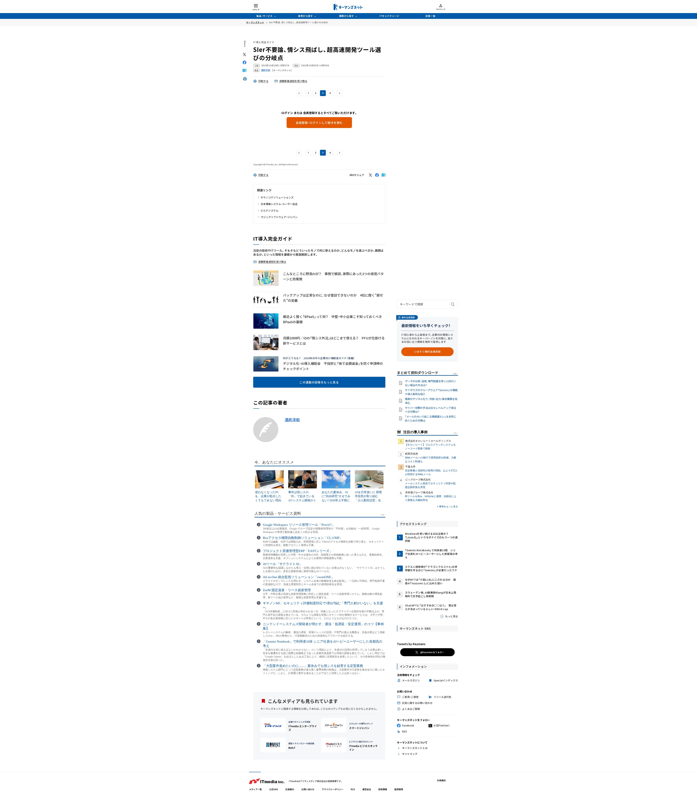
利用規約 (441, 780)
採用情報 (382, 789)
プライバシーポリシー (332, 789)
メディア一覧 (255, 789)
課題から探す (346, 16)
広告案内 (289, 789)
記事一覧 (430, 16)
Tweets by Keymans (411, 644)
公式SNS (273, 789)
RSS (353, 789)
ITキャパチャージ (389, 16)
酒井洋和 (292, 419)
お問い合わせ (307, 789)
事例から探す (305, 16)
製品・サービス (264, 16)
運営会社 (366, 789)
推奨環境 (398, 789)
